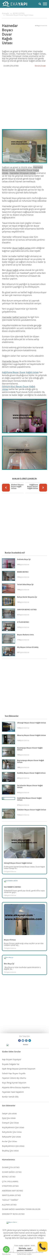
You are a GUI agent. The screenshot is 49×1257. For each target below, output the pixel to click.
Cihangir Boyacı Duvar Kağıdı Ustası (31, 722)
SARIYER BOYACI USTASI (27, 609)
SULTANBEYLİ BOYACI (12, 886)
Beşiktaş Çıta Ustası (10, 1150)
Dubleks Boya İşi (23, 559)
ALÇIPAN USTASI (9, 1204)
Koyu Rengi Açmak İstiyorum (14, 1082)
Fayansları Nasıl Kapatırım (13, 1092)
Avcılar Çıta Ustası (9, 1141)
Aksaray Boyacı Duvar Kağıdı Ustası (31, 735)
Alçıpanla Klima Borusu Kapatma (16, 1087)
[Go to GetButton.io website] (6, 1254)
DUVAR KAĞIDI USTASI (12, 1172)
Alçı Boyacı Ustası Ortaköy (27, 647)
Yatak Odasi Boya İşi (25, 584)
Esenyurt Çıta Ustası (10, 1122)
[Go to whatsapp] (6, 1249)
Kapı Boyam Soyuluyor (11, 1059)
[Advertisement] (24, 96)
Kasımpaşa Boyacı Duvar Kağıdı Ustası (29, 748)
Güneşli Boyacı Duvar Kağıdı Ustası (18, 863)
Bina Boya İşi (9, 963)
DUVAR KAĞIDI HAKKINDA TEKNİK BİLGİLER (21, 1209)
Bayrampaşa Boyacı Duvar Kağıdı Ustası (30, 761)
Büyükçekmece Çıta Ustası (13, 1146)
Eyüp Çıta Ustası (9, 1118)
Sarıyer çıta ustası (9, 1113)
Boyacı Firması (10, 939)
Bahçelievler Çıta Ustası (12, 1132)
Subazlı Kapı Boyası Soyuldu (13, 1073)
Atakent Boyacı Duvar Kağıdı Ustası (17, 486)
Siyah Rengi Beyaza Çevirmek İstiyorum (18, 1068)
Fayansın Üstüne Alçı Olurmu (14, 1078)
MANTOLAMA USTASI (11, 1195)
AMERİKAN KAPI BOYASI (12, 1190)
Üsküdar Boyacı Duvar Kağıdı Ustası (31, 809)
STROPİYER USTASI (10, 1186)
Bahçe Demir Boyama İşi (27, 596)
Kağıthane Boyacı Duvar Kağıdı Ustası (20, 372)
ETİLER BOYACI (23, 622)
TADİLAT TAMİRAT (10, 1200)
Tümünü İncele (39, 65)
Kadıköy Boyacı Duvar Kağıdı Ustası (31, 772)
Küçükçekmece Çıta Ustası (13, 1127)
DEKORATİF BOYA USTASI (13, 1214)
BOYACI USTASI (18, 13)
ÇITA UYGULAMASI (10, 1181)
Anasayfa (5, 13)
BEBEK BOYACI (22, 571)
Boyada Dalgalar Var (10, 1064)
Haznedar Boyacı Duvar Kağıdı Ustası (19, 15)
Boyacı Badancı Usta (25, 634)
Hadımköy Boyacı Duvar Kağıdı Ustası (29, 799)
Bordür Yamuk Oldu (10, 1096)
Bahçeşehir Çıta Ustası (11, 1136)
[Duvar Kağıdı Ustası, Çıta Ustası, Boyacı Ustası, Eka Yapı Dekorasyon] (16, 4)
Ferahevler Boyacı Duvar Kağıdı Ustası (30, 786)
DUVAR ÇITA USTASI (11, 65)
